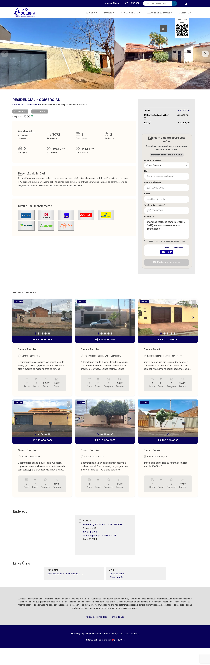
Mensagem (149, 216)
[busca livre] (174, 3)
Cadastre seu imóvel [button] (159, 12)
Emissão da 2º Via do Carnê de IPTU (65, 573)
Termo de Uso (117, 617)
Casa (14, 104)
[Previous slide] (4, 53)
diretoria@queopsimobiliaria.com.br (100, 535)
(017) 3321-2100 (133, 3)
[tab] (163, 28)
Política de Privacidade (96, 617)
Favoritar (21, 111)
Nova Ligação (116, 577)
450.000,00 (184, 110)
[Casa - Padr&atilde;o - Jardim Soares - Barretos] (26, 13)
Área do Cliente (112, 3)
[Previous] (17, 317)
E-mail (147, 194)
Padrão (21, 104)
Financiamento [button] (130, 12)
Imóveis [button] (108, 12)
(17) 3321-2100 (90, 532)
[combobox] (166, 165)
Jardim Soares (33, 104)
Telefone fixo (154, 205)
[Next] (67, 317)
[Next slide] (205, 53)
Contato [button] (184, 12)
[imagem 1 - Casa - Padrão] (42, 317)
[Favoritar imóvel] (68, 302)
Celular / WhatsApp (152, 182)
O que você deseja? (153, 160)
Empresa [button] (90, 12)
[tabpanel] (105, 53)
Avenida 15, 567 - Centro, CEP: (102, 524)
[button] (185, 3)
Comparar (41, 111)
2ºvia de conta (117, 573)
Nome (147, 171)
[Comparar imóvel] (68, 306)
